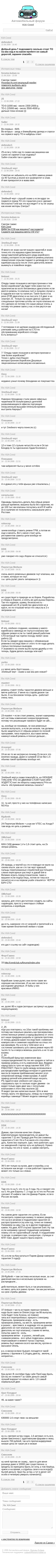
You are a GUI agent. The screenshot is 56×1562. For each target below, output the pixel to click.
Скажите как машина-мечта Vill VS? (20, 232)
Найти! (49, 30)
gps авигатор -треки (11, 88)
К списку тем (8, 59)
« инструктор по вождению (15, 1539)
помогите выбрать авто (13, 85)
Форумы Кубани (37, 1550)
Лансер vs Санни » (45, 1543)
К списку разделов (45, 64)
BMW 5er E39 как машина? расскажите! (22, 229)
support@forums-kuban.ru (35, 1552)
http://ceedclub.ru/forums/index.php (22, 962)
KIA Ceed (6, 227)
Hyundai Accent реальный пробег (18, 82)
